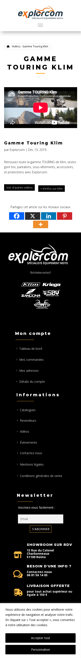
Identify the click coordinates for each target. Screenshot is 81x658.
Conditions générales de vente (41, 476)
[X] (32, 216)
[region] (40, 630)
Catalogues (28, 410)
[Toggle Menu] (40, 25)
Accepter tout (40, 638)
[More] (40, 224)
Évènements (28, 442)
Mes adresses (29, 370)
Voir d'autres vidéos (19, 187)
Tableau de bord (30, 349)
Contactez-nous (31, 453)
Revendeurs (28, 420)
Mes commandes (31, 360)
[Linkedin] (48, 216)
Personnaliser (40, 649)
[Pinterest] (64, 216)
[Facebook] (16, 216)
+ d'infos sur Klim (51, 188)
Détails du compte (32, 381)
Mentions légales (32, 464)
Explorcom (17, 150)
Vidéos (16, 46)
